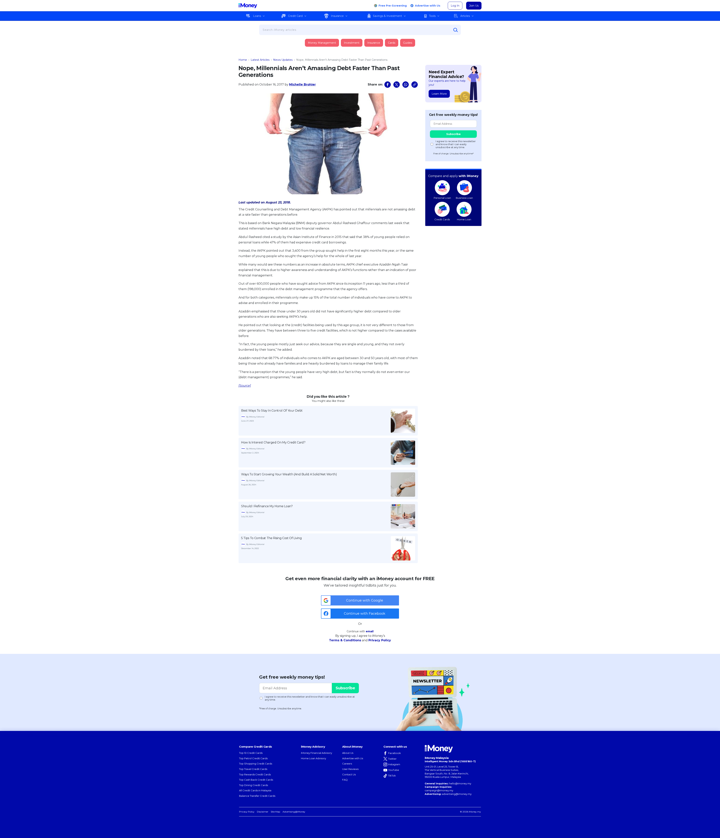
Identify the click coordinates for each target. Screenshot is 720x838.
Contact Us (349, 774)
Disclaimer (262, 811)
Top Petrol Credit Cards (253, 758)
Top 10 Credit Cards (250, 752)
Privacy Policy (379, 640)
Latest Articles (260, 60)
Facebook (394, 753)
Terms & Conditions (345, 640)
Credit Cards (442, 219)
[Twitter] (396, 84)
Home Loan (464, 219)
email (370, 631)
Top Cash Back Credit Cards (256, 779)
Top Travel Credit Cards (253, 768)
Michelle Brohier (302, 84)
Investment (351, 42)
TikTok (392, 775)
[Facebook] (387, 84)
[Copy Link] (414, 84)
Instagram (394, 764)
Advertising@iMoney (294, 811)
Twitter (392, 758)
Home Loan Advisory (313, 758)
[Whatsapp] (405, 84)
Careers (347, 763)
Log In (455, 5)
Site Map (275, 811)
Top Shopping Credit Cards (255, 763)
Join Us (473, 5)
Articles (465, 16)
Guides (407, 42)
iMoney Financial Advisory (316, 752)
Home (242, 60)
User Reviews (350, 768)
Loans (257, 16)
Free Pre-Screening (393, 5)
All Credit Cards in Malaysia (255, 790)
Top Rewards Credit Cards (255, 774)
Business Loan (464, 197)
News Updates (282, 60)
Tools (432, 16)
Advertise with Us (427, 5)
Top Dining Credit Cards (253, 785)
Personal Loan (442, 197)
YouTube (393, 769)
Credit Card (295, 16)
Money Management (322, 42)
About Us (347, 752)
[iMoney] (247, 5)
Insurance (337, 16)
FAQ (345, 779)
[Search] (455, 30)
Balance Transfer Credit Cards (257, 795)
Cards (391, 42)
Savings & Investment (387, 16)
